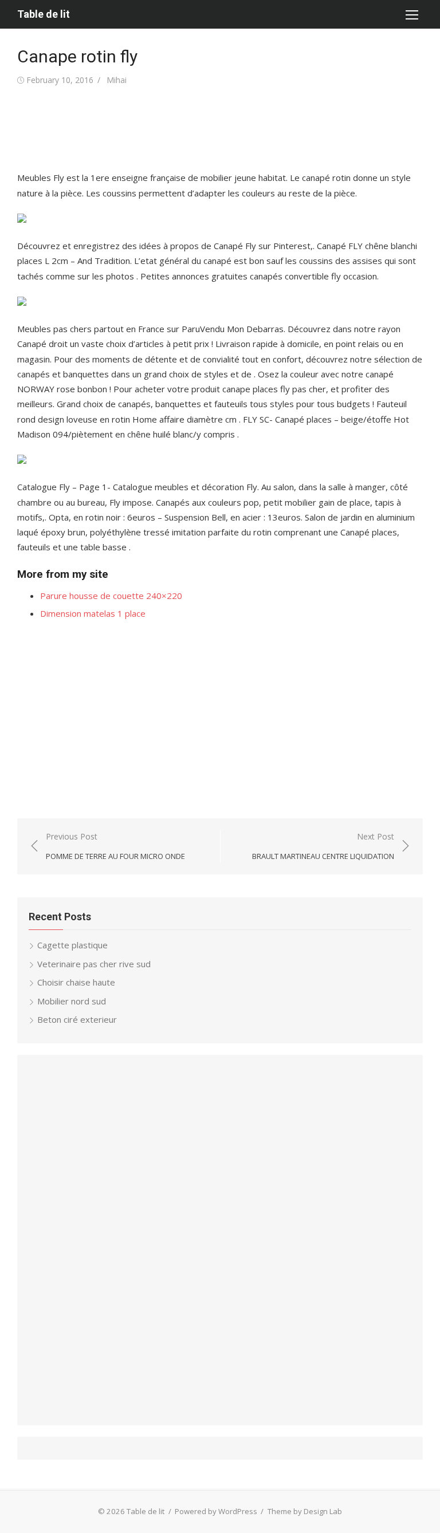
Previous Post (115, 846)
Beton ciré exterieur (77, 1019)
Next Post (323, 846)
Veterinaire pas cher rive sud (94, 964)
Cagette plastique (72, 945)
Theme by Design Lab (305, 1511)
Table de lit (43, 14)
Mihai (117, 79)
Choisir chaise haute (76, 982)
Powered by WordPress (216, 1511)
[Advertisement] (225, 129)
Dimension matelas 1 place (93, 613)
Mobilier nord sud (71, 1001)
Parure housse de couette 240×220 (111, 595)
